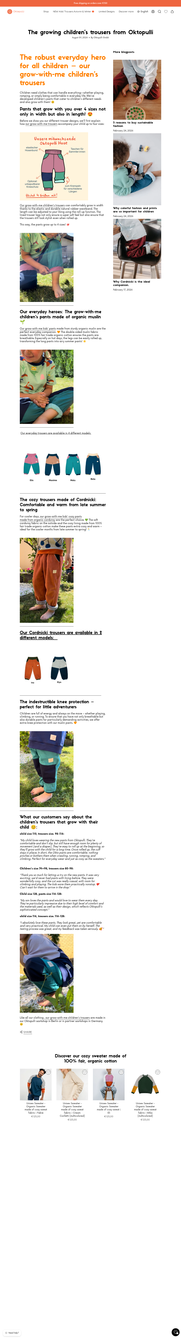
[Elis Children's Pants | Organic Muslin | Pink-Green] (47, 387)
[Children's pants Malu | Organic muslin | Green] (47, 268)
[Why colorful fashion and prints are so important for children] (137, 169)
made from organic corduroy (37, 519)
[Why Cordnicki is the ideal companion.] (137, 249)
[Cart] (172, 11)
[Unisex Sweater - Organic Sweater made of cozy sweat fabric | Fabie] (36, 1084)
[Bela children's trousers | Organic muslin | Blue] (47, 769)
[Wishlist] (166, 11)
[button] (46, 11)
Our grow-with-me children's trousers (42, 205)
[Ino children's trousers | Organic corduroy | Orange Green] (47, 580)
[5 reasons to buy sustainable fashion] (137, 90)
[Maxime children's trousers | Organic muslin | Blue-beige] (63, 465)
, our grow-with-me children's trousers (67, 1017)
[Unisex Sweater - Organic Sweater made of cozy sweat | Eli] (109, 1084)
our (42, 516)
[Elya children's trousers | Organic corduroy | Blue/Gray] (60, 669)
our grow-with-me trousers (41, 123)
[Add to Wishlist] (48, 1072)
